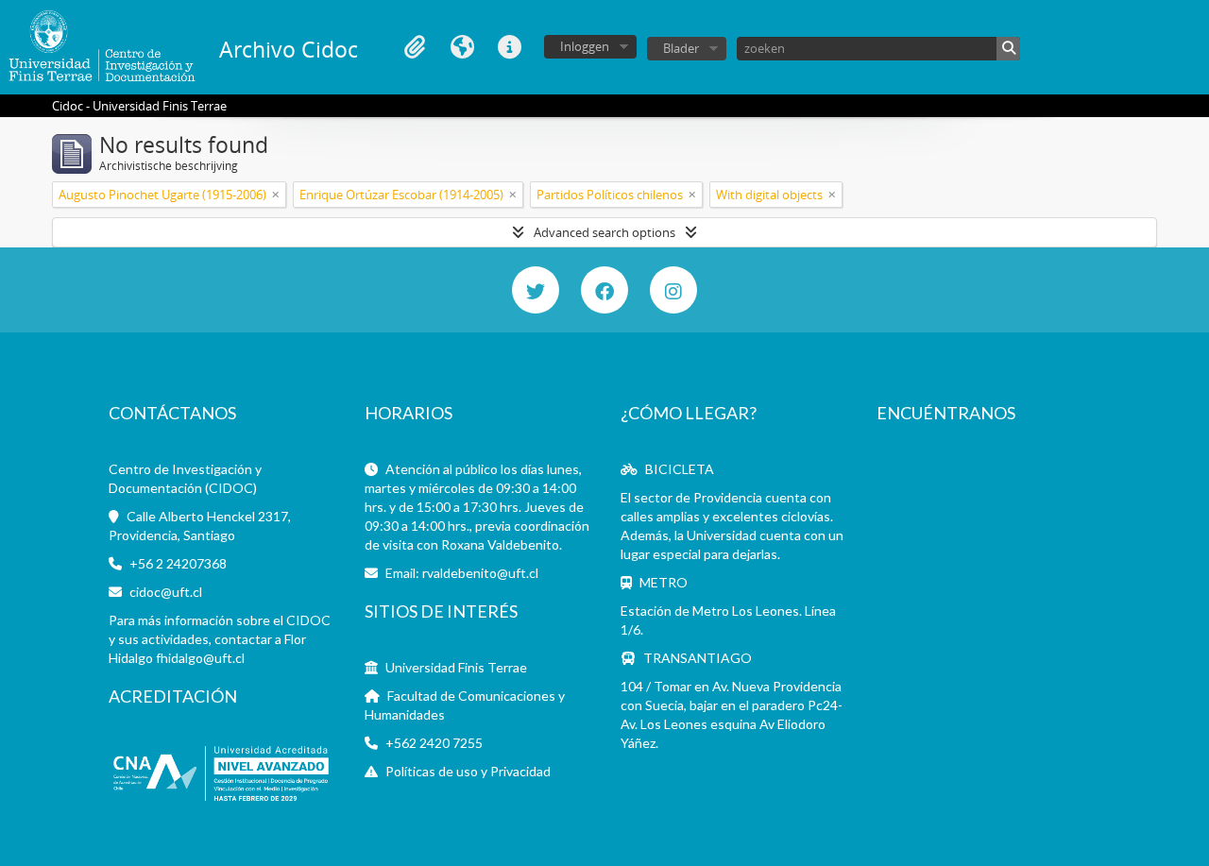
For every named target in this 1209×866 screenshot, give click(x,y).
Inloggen (584, 46)
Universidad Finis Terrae (456, 667)
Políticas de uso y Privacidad (468, 771)
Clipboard (414, 47)
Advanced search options (604, 232)
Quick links (509, 47)
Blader (681, 48)
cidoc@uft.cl (165, 592)
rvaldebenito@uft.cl (480, 573)
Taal (461, 47)
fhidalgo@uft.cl (200, 658)
